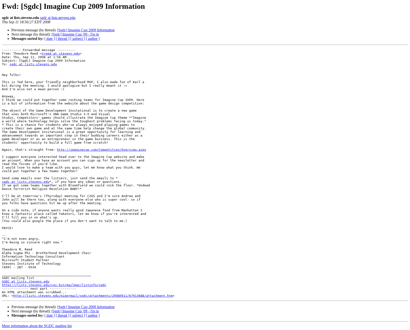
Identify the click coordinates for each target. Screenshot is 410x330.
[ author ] (93, 39)
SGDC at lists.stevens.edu (25, 281)
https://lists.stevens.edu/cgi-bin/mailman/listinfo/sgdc (54, 285)
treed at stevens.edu (61, 53)
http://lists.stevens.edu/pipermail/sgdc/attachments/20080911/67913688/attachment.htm (93, 295)
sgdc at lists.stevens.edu (57, 18)
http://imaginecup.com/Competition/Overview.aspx (101, 149)
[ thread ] (62, 39)
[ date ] (49, 39)
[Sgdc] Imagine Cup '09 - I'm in (75, 34)
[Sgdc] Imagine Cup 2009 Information (86, 30)
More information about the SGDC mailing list (37, 326)
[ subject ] (77, 39)
